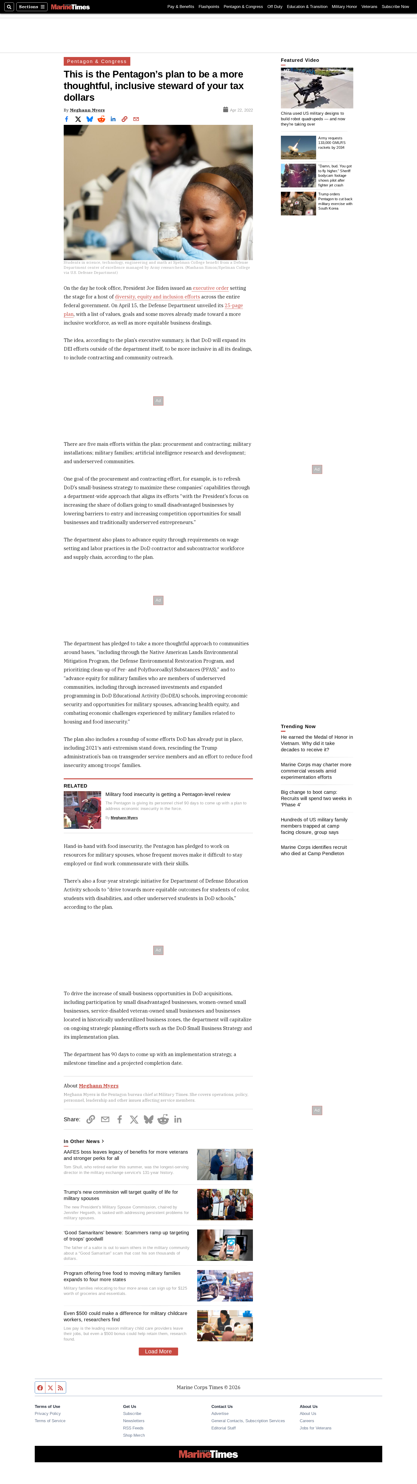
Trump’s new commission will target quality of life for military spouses (121, 1195)
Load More (158, 1351)
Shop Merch (134, 1435)
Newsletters (134, 1420)
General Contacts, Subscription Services (248, 1420)
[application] (317, 88)
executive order (210, 288)
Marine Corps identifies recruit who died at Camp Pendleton (314, 850)
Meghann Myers (87, 110)
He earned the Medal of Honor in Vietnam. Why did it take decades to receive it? (317, 743)
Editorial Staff (223, 1428)
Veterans (369, 7)
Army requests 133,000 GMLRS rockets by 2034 (331, 142)
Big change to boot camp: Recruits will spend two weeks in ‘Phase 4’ (316, 798)
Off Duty (275, 7)
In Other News (82, 1141)
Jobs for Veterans (316, 1428)
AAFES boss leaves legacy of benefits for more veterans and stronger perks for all (126, 1155)
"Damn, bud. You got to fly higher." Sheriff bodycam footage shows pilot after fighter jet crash (335, 175)
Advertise (220, 1413)
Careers (307, 1420)
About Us (308, 1413)
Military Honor (344, 7)
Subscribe (132, 1413)
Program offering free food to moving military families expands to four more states (122, 1276)
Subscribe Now (395, 7)
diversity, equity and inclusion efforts (157, 296)
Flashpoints (209, 7)
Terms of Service (50, 1420)
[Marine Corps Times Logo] (70, 6)
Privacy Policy (48, 1413)
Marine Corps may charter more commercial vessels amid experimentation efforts (316, 771)
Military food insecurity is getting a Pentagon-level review (167, 794)
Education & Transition (307, 7)
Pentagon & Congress (243, 7)
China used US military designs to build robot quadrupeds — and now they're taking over (313, 119)
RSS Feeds (133, 1428)
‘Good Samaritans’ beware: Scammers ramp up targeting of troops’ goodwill (126, 1236)
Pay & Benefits (180, 7)
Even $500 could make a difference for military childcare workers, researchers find (125, 1316)
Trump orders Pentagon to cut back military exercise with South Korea (335, 201)
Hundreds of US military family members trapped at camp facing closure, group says (314, 826)
